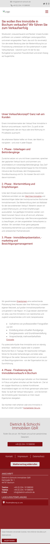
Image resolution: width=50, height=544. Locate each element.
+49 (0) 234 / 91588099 (23, 490)
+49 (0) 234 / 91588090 (21, 5)
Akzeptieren (9, 541)
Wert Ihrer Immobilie (33, 196)
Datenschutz (38, 456)
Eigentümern (22, 301)
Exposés (10, 339)
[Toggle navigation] (46, 12)
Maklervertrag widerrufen (25, 464)
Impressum (23, 456)
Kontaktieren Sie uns (31, 408)
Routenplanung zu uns (14, 503)
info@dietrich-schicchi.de (21, 2)
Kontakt (9, 456)
